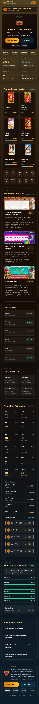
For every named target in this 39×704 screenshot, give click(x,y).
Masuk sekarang (30, 194)
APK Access (11, 684)
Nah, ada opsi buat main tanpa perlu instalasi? (18, 646)
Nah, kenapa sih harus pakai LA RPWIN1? (16, 655)
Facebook (24, 52)
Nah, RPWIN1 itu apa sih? (14, 628)
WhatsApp (15, 52)
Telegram (5, 52)
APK (33, 2)
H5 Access (27, 684)
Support (33, 52)
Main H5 (27, 40)
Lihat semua (31, 89)
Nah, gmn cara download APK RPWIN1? (15, 636)
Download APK (12, 40)
